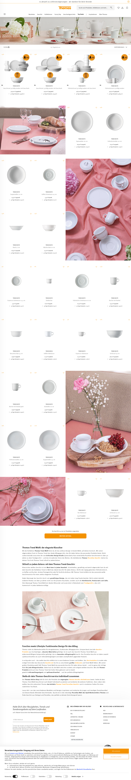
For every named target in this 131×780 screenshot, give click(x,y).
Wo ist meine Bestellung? (77, 710)
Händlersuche (74, 729)
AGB (104, 710)
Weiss (26, 21)
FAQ (71, 713)
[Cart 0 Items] (127, 7)
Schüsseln (78, 663)
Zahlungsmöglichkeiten (77, 723)
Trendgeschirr (89, 583)
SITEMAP (72, 736)
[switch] (32, 776)
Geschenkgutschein (76, 726)
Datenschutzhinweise (109, 717)
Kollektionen (12, 21)
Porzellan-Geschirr (94, 558)
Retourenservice (75, 720)
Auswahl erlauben (116, 757)
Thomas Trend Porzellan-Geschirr (67, 684)
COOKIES (105, 720)
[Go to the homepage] (64, 8)
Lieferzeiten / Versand (76, 717)
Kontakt (72, 733)
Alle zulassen (116, 751)
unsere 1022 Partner (17, 753)
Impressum (106, 723)
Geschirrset (49, 663)
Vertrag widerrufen (77, 739)
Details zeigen (76, 776)
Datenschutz (16, 731)
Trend (20, 21)
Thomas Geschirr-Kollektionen (79, 679)
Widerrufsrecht (108, 713)
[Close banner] (128, 2)
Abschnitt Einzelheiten (84, 769)
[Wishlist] (31, 55)
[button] (32, 14)
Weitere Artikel (65, 536)
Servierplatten (92, 660)
